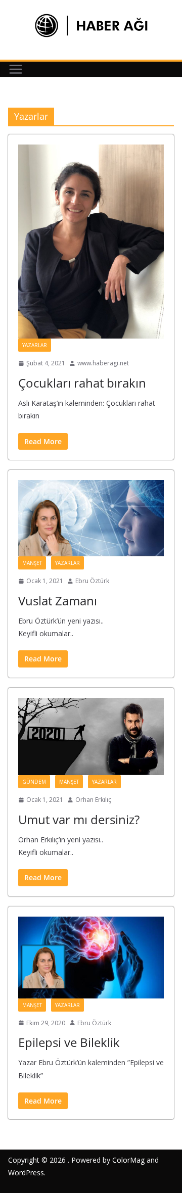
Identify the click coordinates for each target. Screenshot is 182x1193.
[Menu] (15, 69)
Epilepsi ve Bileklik (69, 1042)
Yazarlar (34, 345)
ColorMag (128, 1160)
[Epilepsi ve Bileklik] (91, 957)
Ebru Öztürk (92, 581)
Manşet (32, 562)
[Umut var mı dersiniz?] (91, 737)
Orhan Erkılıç (93, 799)
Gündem (34, 781)
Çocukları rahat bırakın (82, 382)
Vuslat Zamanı (57, 600)
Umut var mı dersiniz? (79, 819)
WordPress (26, 1172)
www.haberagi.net (103, 363)
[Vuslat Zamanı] (91, 518)
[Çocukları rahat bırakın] (91, 242)
